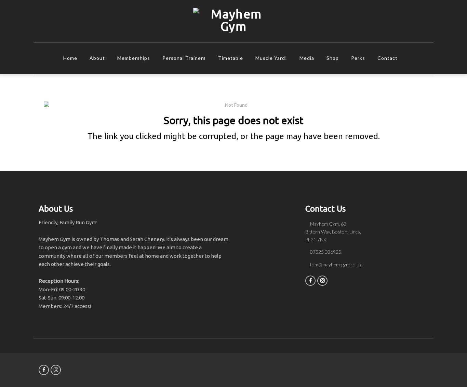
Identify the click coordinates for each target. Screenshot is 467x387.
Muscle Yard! (271, 58)
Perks (358, 58)
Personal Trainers (184, 58)
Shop (332, 58)
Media (306, 58)
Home (70, 58)
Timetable (230, 58)
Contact (387, 58)
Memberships (133, 58)
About (97, 58)
